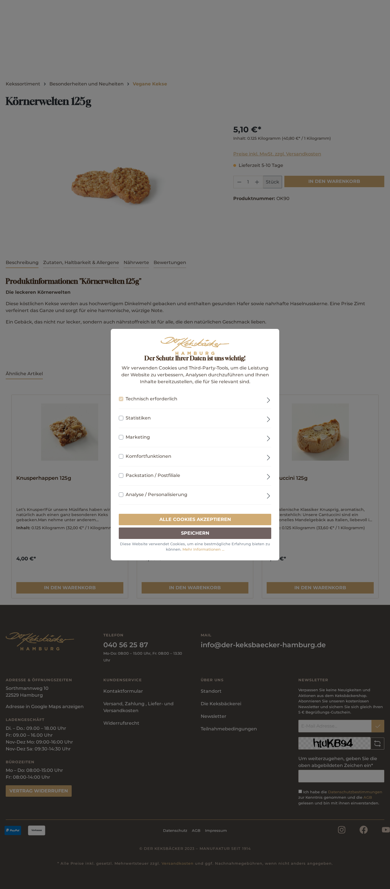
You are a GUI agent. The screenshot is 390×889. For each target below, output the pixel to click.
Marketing (138, 437)
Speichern (195, 533)
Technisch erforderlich (151, 398)
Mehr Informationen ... (203, 549)
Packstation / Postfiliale (153, 475)
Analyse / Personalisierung (156, 494)
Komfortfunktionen (148, 456)
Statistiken (138, 418)
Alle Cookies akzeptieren (195, 519)
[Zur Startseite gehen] (195, 346)
